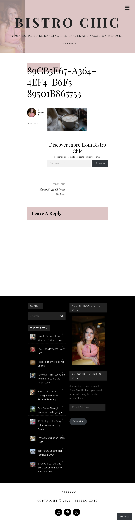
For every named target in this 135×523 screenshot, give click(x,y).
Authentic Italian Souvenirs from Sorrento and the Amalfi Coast (51, 378)
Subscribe (100, 163)
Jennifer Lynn (41, 113)
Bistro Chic (67, 22)
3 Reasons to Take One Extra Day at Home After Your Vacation (50, 467)
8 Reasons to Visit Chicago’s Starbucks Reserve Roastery (48, 395)
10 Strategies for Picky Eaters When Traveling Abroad (49, 425)
